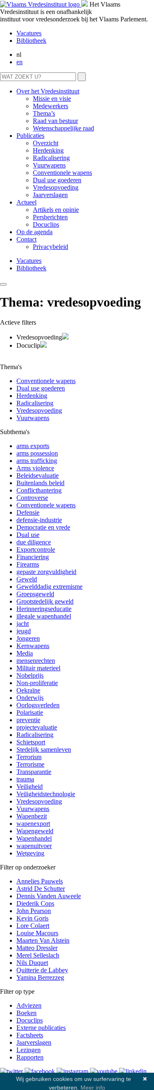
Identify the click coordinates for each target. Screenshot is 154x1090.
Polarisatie (29, 712)
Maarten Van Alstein (42, 940)
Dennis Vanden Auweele (48, 895)
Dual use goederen (57, 180)
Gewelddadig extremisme (49, 586)
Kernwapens (32, 645)
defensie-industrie (39, 519)
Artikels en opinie (56, 209)
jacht (22, 623)
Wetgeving (30, 853)
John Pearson (33, 910)
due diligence (33, 542)
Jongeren (28, 638)
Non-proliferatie (37, 682)
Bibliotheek (31, 40)
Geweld (26, 579)
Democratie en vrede (43, 527)
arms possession (37, 453)
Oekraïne (28, 690)
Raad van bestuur (55, 120)
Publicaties (30, 135)
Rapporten (30, 1057)
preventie (28, 719)
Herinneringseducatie (43, 608)
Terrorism (28, 756)
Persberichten (50, 217)
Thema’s (44, 113)
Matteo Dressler (36, 947)
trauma (25, 779)
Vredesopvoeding (55, 187)
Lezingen (28, 1049)
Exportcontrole (35, 549)
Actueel (26, 202)
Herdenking (48, 150)
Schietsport (30, 742)
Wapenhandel (34, 838)
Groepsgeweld (35, 593)
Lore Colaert (32, 925)
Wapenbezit (31, 816)
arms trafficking (36, 460)
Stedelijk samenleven (43, 749)
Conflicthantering (39, 490)
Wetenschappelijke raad (63, 128)
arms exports (32, 445)
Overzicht (45, 142)
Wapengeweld (34, 830)
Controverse (32, 497)
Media (24, 653)
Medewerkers (50, 105)
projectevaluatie (36, 727)
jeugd (23, 631)
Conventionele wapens (62, 172)
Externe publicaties (41, 1027)
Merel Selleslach (37, 955)
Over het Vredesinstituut (47, 91)
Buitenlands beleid (40, 482)
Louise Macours (37, 933)
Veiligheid (29, 786)
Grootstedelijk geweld (45, 601)
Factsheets (29, 1035)
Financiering (32, 556)
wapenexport (33, 823)
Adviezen (28, 1005)
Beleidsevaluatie (37, 475)
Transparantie (33, 771)
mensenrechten (35, 660)
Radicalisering (51, 157)
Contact (26, 239)
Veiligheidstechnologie (45, 793)
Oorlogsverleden (38, 705)
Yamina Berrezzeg (40, 977)
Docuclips (46, 224)
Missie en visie (52, 98)
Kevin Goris (32, 918)
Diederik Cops (35, 903)
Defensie (27, 512)
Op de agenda (34, 231)
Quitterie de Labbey (42, 970)
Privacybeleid (50, 246)
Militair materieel (38, 668)
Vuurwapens (49, 165)
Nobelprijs (30, 675)
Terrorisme (30, 764)
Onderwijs (30, 697)
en (19, 61)
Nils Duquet (32, 962)
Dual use (27, 534)
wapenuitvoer (34, 845)
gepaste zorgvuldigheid (46, 571)
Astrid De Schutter (40, 888)
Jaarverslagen (50, 194)
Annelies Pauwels (39, 881)
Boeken (26, 1012)
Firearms (27, 564)
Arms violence (35, 468)
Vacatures (28, 33)
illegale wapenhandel (43, 616)
